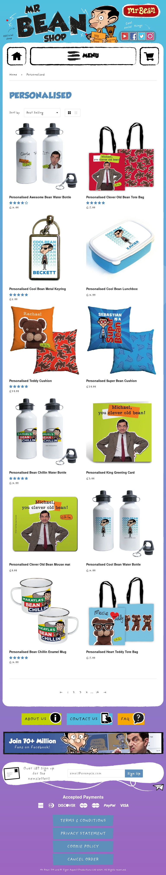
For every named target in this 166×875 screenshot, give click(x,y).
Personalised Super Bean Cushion (111, 380)
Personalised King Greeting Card (110, 472)
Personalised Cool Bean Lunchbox (112, 289)
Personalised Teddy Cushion (30, 380)
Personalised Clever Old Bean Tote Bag (115, 197)
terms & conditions (83, 820)
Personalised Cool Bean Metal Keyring (37, 289)
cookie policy (83, 846)
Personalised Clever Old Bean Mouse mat (39, 564)
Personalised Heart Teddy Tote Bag (112, 652)
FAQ (125, 719)
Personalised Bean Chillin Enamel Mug (37, 652)
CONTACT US (83, 719)
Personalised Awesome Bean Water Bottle (40, 197)
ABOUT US (35, 719)
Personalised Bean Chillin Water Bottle (37, 472)
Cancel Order (83, 859)
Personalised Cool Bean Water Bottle (113, 564)
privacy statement (83, 833)
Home (13, 74)
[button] (19, 203)
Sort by (14, 112)
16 (97, 692)
